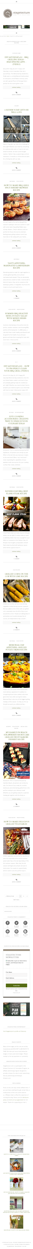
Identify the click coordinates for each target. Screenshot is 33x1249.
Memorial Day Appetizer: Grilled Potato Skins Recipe (16, 647)
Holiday (16, 105)
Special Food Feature (20, 727)
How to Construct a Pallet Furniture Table (16, 1155)
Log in (24, 1246)
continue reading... (16, 87)
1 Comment (16, 298)
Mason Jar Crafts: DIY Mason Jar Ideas (16, 1230)
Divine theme (17, 1242)
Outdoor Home (16, 53)
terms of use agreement (16, 1100)
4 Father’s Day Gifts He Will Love (16, 111)
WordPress (18, 1246)
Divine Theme (18, 1244)
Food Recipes (19, 181)
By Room (11, 412)
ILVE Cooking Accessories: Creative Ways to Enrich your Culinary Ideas (16, 420)
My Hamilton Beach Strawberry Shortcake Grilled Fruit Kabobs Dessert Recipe (16, 736)
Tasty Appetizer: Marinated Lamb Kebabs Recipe (17, 265)
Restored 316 (27, 1242)
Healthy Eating (21, 309)
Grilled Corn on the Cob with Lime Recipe (16, 575)
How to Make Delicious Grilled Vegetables (16, 822)
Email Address (10, 978)
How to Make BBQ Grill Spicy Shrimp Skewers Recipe (16, 187)
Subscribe (16, 985)
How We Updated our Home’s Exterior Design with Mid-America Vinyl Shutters (16, 1211)
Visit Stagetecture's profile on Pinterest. (14, 1031)
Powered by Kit (16, 992)
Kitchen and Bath (19, 412)
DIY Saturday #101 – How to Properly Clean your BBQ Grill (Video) (16, 368)
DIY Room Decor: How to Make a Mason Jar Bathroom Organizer (16, 1192)
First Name (9, 972)
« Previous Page (10, 896)
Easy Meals (12, 181)
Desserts (8, 726)
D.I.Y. (16, 362)
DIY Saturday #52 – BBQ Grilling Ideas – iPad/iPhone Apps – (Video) (16, 60)
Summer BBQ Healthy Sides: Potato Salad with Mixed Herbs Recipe (16, 317)
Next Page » (16, 899)
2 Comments (16, 630)
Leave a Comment (16, 94)
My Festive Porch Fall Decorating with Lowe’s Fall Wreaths (16, 1173)
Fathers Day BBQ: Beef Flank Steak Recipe (16, 492)
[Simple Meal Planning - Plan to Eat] (16, 27)
